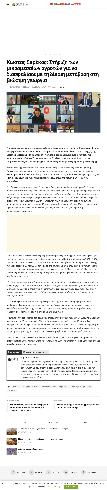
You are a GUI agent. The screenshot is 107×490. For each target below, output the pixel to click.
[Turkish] (79, 4)
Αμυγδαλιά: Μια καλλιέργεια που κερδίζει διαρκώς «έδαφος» (43, 429)
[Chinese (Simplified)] (62, 4)
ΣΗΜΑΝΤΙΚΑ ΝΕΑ (31, 87)
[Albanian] (52, 4)
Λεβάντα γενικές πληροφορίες (30, 449)
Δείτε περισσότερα (53, 487)
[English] (65, 4)
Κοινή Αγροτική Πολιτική (81, 387)
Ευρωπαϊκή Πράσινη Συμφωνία (55, 387)
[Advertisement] (53, 30)
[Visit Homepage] (20, 4)
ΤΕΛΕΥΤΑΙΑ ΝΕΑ (48, 87)
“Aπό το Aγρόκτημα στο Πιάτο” (26, 387)
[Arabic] (55, 4)
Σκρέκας (11, 390)
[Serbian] (75, 4)
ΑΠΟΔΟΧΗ (71, 487)
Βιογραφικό (15, 352)
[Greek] (69, 4)
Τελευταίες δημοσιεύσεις (36, 352)
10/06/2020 (15, 87)
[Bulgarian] (58, 4)
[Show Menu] (8, 4)
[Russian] (72, 4)
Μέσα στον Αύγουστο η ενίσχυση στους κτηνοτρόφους (40, 439)
